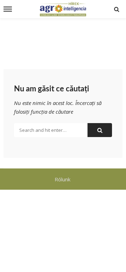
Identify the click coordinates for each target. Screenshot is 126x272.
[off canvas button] (8, 9)
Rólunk (63, 179)
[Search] (116, 9)
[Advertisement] (63, 39)
